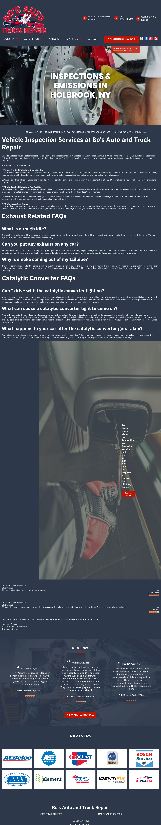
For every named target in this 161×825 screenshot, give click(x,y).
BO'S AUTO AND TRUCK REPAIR (42, 131)
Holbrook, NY (30, 668)
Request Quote (128, 494)
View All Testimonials (80, 715)
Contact (92, 38)
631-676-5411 (126, 19)
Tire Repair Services (11, 629)
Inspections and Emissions (14, 585)
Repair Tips (71, 38)
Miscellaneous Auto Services (15, 626)
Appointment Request (121, 38)
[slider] (118, 50)
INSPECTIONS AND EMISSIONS (129, 131)
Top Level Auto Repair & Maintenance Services (85, 131)
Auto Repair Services (51, 814)
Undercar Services (10, 624)
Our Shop (9, 38)
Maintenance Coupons (110, 814)
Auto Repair (31, 38)
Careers (54, 38)
